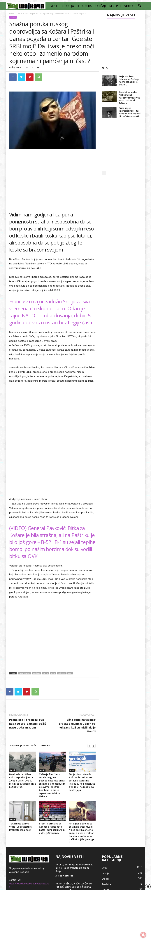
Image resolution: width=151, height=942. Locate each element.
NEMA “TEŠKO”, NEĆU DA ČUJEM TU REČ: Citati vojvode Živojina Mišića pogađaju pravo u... (73, 887)
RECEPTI (115, 6)
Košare (36, 673)
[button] (140, 6)
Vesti (20, 13)
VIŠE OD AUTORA (40, 745)
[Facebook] (13, 77)
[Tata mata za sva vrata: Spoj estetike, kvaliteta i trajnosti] (22, 811)
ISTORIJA (68, 6)
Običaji (105, 878)
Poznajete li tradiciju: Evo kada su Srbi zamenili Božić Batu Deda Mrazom (27, 723)
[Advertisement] (52, 178)
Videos (105, 889)
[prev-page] (89, 746)
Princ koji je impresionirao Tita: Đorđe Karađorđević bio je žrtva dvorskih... (130, 112)
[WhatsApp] (38, 77)
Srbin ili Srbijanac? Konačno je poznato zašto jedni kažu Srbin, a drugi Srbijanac (52, 828)
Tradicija (106, 884)
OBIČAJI (100, 6)
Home (11, 13)
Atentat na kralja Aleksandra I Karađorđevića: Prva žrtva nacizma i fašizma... (129, 98)
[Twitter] (21, 77)
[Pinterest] (30, 77)
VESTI (54, 6)
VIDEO (128, 6)
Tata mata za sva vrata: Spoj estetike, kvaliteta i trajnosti (20, 826)
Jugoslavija (24, 673)
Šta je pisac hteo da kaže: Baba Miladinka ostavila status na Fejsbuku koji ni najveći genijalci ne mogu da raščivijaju (82, 782)
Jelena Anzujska (64, 875)
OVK (53, 673)
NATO (45, 673)
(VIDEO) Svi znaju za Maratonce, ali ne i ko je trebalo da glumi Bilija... (74, 868)
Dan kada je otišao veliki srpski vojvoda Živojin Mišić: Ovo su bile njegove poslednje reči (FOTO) (22, 780)
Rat (70, 673)
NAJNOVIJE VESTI (19, 745)
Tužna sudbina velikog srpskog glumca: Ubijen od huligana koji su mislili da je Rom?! (77, 725)
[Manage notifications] (143, 935)
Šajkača (16, 67)
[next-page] (94, 746)
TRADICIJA (85, 6)
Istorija (105, 873)
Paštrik (61, 673)
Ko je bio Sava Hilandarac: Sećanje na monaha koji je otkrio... (129, 80)
